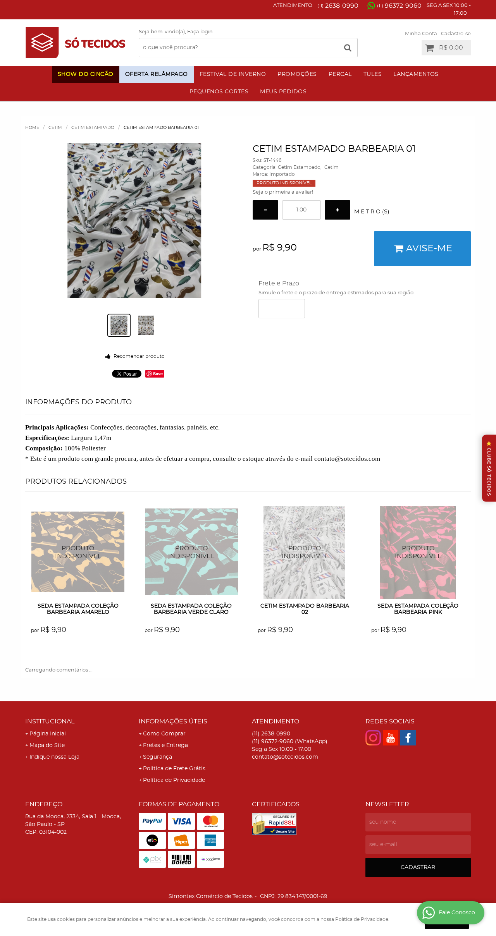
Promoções (297, 74)
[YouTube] (390, 737)
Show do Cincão (86, 74)
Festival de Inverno (233, 74)
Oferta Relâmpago (156, 74)
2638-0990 (337, 6)
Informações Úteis (173, 721)
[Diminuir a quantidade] (265, 210)
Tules (372, 74)
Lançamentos (416, 74)
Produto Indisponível (78, 552)
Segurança (157, 757)
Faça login (200, 31)
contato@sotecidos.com (285, 757)
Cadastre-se (456, 33)
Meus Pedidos (283, 91)
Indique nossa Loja (54, 757)
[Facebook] (408, 737)
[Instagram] (373, 737)
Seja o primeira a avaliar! (283, 192)
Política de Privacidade (174, 780)
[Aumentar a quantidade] (337, 210)
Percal (340, 74)
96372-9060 (399, 6)
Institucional (49, 721)
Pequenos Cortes (219, 91)
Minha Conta (421, 33)
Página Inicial (47, 734)
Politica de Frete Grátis (174, 768)
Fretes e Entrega (165, 745)
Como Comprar (164, 734)
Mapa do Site (47, 745)
